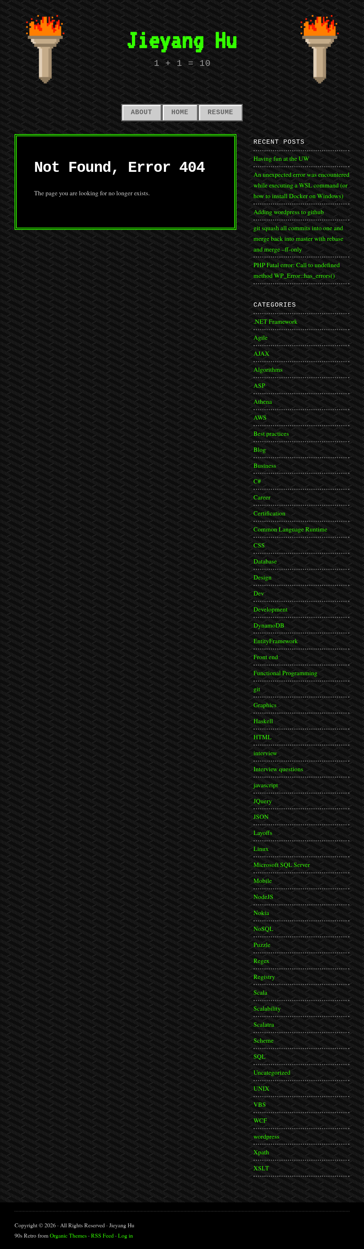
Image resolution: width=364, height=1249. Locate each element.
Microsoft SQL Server (281, 864)
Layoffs (262, 832)
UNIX (261, 1088)
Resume (220, 112)
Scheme (263, 1040)
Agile (260, 337)
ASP (259, 385)
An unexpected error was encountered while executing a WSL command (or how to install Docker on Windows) (301, 185)
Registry (264, 976)
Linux (261, 848)
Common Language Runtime (290, 529)
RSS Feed (102, 1235)
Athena (262, 401)
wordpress (266, 1136)
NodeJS (263, 896)
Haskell (263, 720)
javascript (265, 784)
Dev (258, 593)
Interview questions (278, 768)
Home (179, 112)
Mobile (262, 880)
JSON (261, 816)
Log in (125, 1235)
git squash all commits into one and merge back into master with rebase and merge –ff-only (298, 238)
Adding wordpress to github (288, 211)
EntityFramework (275, 640)
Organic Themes (68, 1235)
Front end (265, 656)
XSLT (261, 1168)
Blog (259, 449)
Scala (260, 992)
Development (270, 609)
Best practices (271, 433)
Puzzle (262, 944)
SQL (259, 1056)
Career (262, 497)
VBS (259, 1104)
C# (257, 481)
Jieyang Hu (182, 39)
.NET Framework (275, 321)
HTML (262, 736)
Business (264, 465)
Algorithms (268, 369)
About (141, 112)
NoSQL (263, 928)
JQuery (262, 800)
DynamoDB (268, 625)
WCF (260, 1120)
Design (262, 577)
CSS (259, 545)
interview (265, 752)
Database (265, 561)
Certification (269, 513)
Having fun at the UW (281, 158)
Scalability (267, 1008)
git (256, 688)
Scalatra (263, 1024)
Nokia (261, 912)
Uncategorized (271, 1072)
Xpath (261, 1152)
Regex (261, 960)
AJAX (261, 353)
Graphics (265, 704)
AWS (260, 417)
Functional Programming (285, 672)
